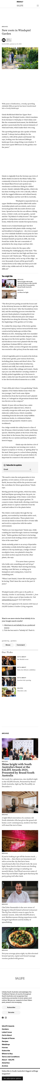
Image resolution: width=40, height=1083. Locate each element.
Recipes (5, 1041)
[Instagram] (6, 1018)
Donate (11, 1012)
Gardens (5, 1029)
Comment (21, 645)
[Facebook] (3, 1018)
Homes (5, 1047)
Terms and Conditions (11, 1057)
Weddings (6, 1044)
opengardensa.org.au (9, 600)
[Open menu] (38, 6)
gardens (13, 641)
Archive (5, 1066)
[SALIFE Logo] (20, 5)
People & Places (8, 1038)
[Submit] (30, 469)
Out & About (7, 1035)
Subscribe (11, 1007)
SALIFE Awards (8, 1026)
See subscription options (12, 1078)
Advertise (6, 1063)
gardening (5, 641)
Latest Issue (7, 1032)
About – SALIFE (8, 1060)
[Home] (20, 2)
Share (8, 645)
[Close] (37, 1071)
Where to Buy (7, 1054)
